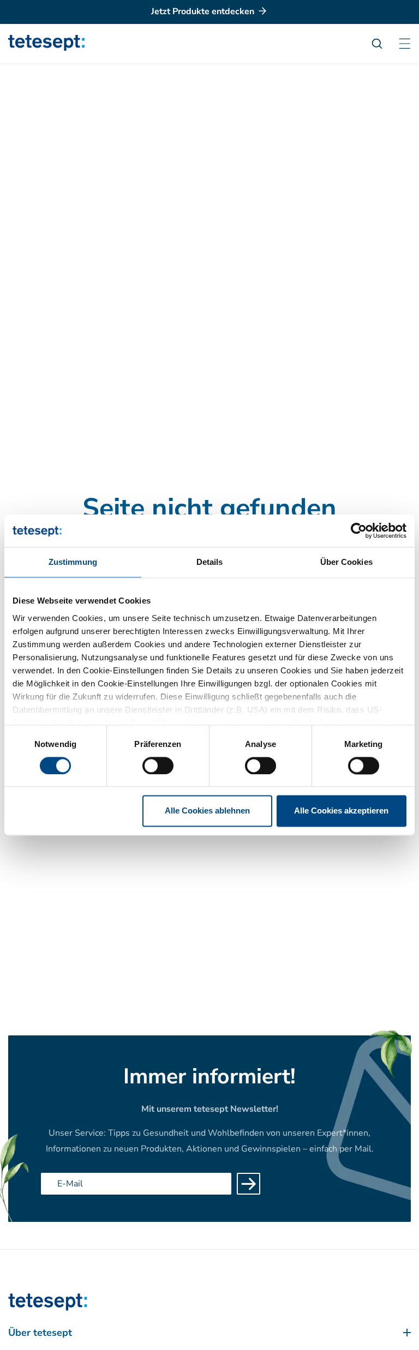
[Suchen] (382, 43)
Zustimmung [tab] (73, 561)
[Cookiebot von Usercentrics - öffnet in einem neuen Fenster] (358, 530)
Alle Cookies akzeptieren (341, 811)
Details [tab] (209, 561)
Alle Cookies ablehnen (207, 811)
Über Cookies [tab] (346, 561)
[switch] (157, 765)
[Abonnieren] (248, 1184)
